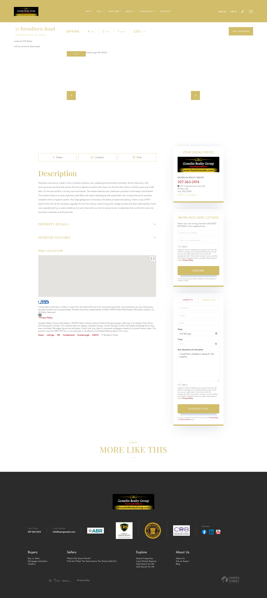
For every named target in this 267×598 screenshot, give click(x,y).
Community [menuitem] (146, 12)
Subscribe (198, 270)
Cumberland (68, 335)
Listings (50, 335)
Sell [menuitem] (99, 12)
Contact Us (182, 195)
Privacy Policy (46, 317)
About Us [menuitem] (180, 558)
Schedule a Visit (209, 300)
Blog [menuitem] (178, 564)
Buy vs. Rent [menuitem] (33, 558)
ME (58, 335)
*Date (180, 329)
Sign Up (222, 12)
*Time (180, 339)
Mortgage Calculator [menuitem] (37, 561)
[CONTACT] (241, 31)
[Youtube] (218, 532)
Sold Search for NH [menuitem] (145, 564)
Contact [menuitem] (165, 12)
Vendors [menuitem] (31, 564)
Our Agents (192, 195)
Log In (233, 12)
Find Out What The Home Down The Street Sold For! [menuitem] (92, 561)
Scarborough (83, 335)
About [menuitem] (129, 12)
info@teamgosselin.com (64, 532)
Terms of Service (185, 419)
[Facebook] (204, 532)
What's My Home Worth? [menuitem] (79, 558)
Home (41, 335)
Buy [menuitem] (88, 12)
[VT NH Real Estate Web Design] (230, 580)
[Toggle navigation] (251, 11)
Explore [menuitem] (114, 12)
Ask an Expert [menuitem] (182, 561)
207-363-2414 (188, 181)
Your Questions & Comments (190, 349)
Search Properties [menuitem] (144, 558)
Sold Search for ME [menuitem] (145, 566)
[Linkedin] (211, 532)
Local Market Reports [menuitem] (146, 561)
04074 (95, 335)
